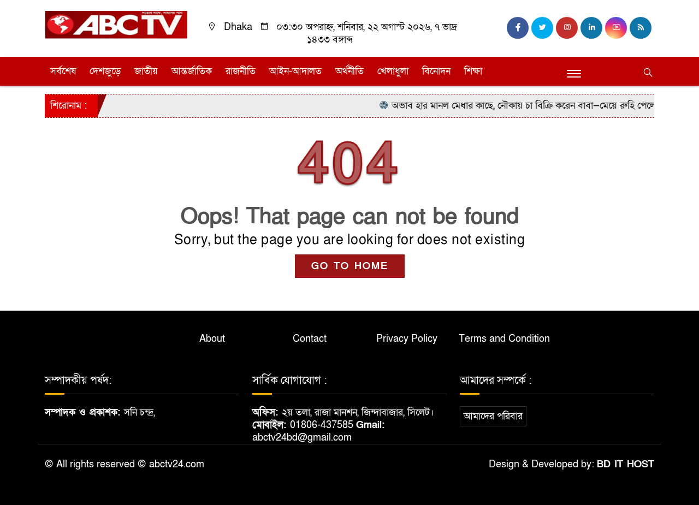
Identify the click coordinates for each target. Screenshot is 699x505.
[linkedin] (591, 28)
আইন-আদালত (295, 71)
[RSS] (640, 28)
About (212, 338)
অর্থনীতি (349, 71)
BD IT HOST (625, 464)
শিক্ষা (473, 71)
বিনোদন (436, 71)
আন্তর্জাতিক (191, 71)
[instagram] (567, 28)
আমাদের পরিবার (493, 416)
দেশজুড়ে (105, 71)
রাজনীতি (241, 71)
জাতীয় (146, 71)
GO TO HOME (349, 266)
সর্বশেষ (63, 71)
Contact (310, 338)
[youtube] (616, 28)
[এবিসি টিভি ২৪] (116, 24)
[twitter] (542, 28)
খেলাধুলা (392, 71)
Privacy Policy (406, 338)
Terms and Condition (504, 338)
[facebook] (518, 28)
